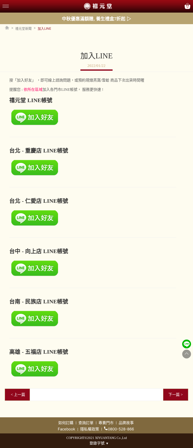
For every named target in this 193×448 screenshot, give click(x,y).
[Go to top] (186, 353)
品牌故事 (126, 422)
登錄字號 (99, 443)
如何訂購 (65, 422)
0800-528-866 (121, 429)
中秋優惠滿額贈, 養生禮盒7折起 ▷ (96, 18)
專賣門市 (106, 422)
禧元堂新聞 (23, 28)
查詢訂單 (85, 422)
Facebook (66, 429)
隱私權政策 (89, 429)
